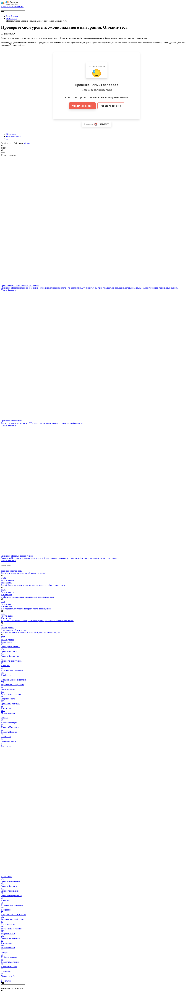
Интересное (11, 18)
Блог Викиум (12, 16)
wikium (27, 143)
